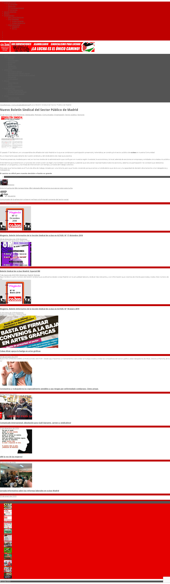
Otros (6, 96)
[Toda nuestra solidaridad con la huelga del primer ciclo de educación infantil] (8, 509)
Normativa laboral (15, 72)
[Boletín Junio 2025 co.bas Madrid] (8, 515)
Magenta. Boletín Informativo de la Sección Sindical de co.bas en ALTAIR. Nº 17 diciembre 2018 (41, 235)
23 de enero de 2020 (8, 496)
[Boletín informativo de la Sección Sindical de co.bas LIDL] (8, 547)
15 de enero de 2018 (8, 462)
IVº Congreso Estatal (16, 8)
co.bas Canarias (18, 21)
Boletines (20, 115)
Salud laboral (13, 83)
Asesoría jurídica (14, 86)
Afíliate (6, 14)
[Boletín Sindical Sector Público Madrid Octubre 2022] (8, 578)
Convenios (12, 77)
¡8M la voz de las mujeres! (11, 457)
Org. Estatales (13, 19)
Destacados (29, 115)
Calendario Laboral (15, 101)
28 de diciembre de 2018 (9, 239)
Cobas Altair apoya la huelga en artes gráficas (20, 351)
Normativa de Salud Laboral (19, 73)
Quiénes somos (10, 2)
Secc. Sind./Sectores (16, 17)
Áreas (10, 64)
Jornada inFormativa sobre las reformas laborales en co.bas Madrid (29, 491)
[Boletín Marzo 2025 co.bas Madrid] (8, 528)
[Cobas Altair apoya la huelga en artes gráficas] (29, 347)
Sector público (71, 115)
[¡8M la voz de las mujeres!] (16, 453)
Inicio (6, 55)
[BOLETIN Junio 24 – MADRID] (8, 559)
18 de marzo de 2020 (8, 394)
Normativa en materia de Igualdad (21, 75)
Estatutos (11, 6)
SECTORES (12, 68)
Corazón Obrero (14, 100)
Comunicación (9, 57)
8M (17, 275)
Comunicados (13, 60)
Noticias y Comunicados (13, 105)
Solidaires (15, 27)
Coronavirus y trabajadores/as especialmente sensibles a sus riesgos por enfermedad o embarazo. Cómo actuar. (49, 389)
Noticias (11, 58)
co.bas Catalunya (18, 23)
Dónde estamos (10, 12)
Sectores (80, 115)
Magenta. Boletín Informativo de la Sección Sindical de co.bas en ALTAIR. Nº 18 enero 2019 (39, 309)
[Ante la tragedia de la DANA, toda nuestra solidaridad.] (8, 540)
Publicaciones (9, 88)
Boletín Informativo (11, 177)
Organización (9, 16)
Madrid (30, 275)
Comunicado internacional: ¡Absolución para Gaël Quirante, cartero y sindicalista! (35, 423)
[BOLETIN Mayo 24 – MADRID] (8, 565)
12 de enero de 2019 (8, 313)
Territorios (12, 66)
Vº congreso (12, 4)
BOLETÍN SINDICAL (15, 90)
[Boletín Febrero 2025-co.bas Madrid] (8, 534)
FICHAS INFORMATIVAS (17, 92)
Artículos (11, 62)
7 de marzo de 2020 (8, 275)
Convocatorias (13, 98)
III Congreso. (13, 10)
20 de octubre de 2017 (9, 357)
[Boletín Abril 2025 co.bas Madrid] (8, 521)
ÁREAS (6, 81)
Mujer (10, 85)
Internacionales (14, 25)
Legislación (8, 70)
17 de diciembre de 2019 (9, 428)
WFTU (14, 29)
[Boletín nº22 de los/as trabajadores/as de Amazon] (8, 572)
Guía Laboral (13, 79)
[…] (1, 279)
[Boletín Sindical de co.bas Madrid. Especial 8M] (16, 265)
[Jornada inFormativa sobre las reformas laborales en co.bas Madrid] (16, 487)
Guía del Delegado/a (16, 94)
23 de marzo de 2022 (8, 115)
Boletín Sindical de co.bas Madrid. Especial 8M (20, 271)
